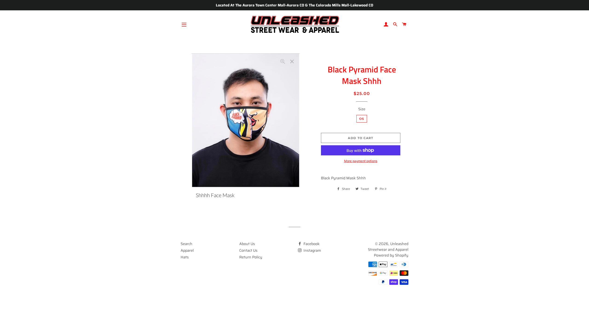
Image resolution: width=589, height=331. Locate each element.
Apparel (187, 250)
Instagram (312, 250)
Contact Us (248, 250)
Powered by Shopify (391, 255)
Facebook (311, 244)
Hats (185, 257)
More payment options (360, 161)
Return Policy (250, 257)
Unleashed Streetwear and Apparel (388, 246)
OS (361, 118)
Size (361, 109)
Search (186, 244)
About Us (247, 244)
